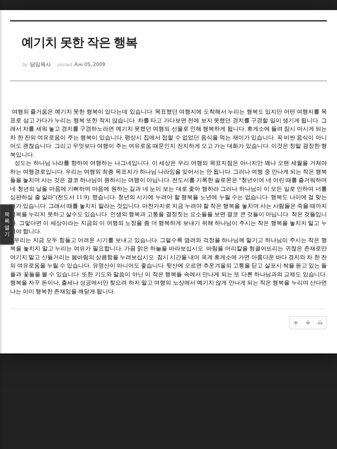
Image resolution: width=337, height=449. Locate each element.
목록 (7, 224)
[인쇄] (320, 323)
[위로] (296, 323)
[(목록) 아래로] (308, 323)
